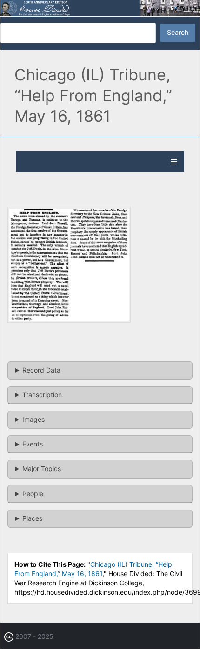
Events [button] (32, 444)
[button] (69, 320)
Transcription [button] (42, 395)
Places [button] (32, 518)
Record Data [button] (41, 370)
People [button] (32, 494)
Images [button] (33, 419)
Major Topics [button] (41, 468)
